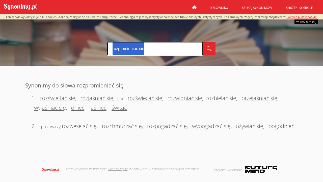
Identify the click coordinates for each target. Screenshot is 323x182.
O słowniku (218, 8)
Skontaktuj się (118, 169)
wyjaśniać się (50, 107)
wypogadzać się (211, 126)
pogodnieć (281, 126)
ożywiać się (249, 126)
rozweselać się (79, 126)
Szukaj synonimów (257, 8)
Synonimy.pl (20, 7)
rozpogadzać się (167, 126)
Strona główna (194, 9)
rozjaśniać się (96, 98)
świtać (119, 107)
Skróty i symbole (299, 8)
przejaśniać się (259, 98)
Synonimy (52, 169)
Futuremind (261, 169)
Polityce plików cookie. (301, 17)
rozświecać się (145, 98)
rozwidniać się (185, 98)
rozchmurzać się (122, 126)
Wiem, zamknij (306, 22)
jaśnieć (98, 107)
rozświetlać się (57, 98)
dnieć (77, 107)
